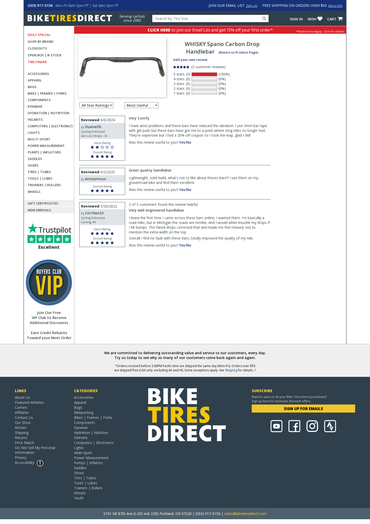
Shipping (231, 370)
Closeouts (37, 48)
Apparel (35, 80)
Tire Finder (37, 62)
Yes (182, 142)
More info (335, 5)
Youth (79, 498)
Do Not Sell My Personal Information (35, 450)
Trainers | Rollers (44, 185)
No (188, 142)
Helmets (35, 119)
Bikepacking (83, 412)
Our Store (23, 422)
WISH (312, 19)
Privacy (20, 457)
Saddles (35, 158)
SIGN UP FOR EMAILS (303, 408)
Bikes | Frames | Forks (47, 93)
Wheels (34, 191)
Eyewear (35, 106)
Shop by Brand (40, 41)
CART (332, 19)
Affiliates (22, 412)
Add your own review (190, 59)
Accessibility (24, 462)
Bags (32, 87)
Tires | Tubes (39, 172)
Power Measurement (46, 145)
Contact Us (24, 417)
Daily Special (39, 34)
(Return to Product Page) (238, 52)
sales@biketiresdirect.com (245, 513)
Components (39, 100)
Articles (21, 427)
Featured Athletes (29, 402)
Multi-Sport (39, 139)
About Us (22, 397)
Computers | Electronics (50, 126)
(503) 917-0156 (40, 5)
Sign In (296, 19)
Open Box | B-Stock (44, 55)
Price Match (24, 442)
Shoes (33, 165)
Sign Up (251, 5)
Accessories (38, 73)
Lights (34, 132)
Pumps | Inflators (44, 152)
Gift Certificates (43, 203)
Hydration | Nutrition (48, 113)
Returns (21, 437)
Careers (21, 407)
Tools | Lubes (40, 178)
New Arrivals (39, 210)
